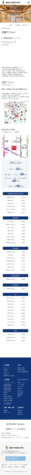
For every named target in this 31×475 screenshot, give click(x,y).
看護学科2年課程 (21, 369)
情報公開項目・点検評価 (9, 375)
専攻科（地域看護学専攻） (23, 371)
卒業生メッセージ (7, 412)
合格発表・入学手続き (8, 398)
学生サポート (20, 390)
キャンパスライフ (23, 379)
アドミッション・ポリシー (9, 382)
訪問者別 (20, 407)
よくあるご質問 (23, 464)
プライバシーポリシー (13, 464)
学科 (19, 365)
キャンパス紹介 (21, 384)
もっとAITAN (20, 386)
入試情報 (6, 379)
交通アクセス (6, 373)
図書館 (19, 395)
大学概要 (17, 25)
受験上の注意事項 (7, 396)
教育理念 (5, 369)
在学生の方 (20, 412)
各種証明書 (20, 394)
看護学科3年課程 (21, 368)
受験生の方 (20, 410)
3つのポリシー (7, 371)
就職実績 (5, 410)
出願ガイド (6, 394)
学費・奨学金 (20, 392)
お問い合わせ (4, 464)
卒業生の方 (20, 414)
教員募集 (23, 466)
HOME (11, 25)
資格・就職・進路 (9, 407)
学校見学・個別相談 (8, 400)
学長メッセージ (7, 368)
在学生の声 (20, 388)
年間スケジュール (21, 382)
